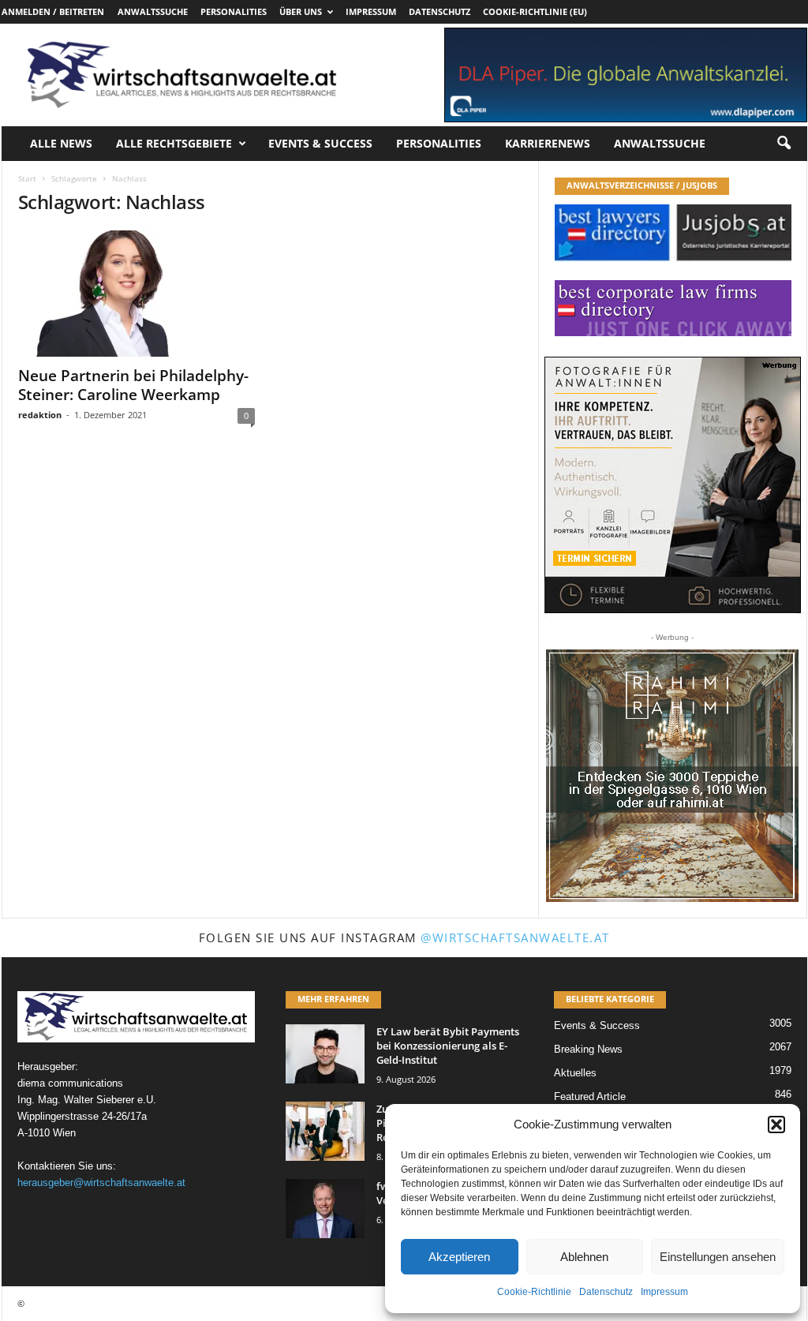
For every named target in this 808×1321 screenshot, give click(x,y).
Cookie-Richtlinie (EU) (535, 11)
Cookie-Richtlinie (534, 1291)
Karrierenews (547, 143)
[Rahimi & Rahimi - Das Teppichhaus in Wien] (672, 775)
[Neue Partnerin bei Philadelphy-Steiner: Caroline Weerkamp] (136, 293)
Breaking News (588, 1049)
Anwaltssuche (153, 11)
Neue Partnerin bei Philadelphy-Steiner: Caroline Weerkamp (133, 385)
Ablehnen (584, 1256)
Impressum (664, 1291)
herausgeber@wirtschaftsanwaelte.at (101, 1182)
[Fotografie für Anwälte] (673, 485)
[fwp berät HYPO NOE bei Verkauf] (325, 1208)
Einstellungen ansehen (718, 1256)
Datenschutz (606, 1291)
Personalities (233, 11)
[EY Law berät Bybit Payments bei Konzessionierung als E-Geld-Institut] (325, 1053)
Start (27, 178)
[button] (776, 1124)
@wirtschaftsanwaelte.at (515, 937)
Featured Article (590, 1096)
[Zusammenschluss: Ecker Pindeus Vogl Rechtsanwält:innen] (325, 1131)
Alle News (61, 143)
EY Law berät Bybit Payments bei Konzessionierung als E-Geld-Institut (447, 1045)
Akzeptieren (459, 1256)
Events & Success (320, 143)
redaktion (40, 415)
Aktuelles (575, 1073)
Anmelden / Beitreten (53, 11)
